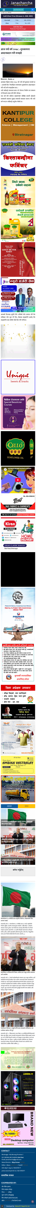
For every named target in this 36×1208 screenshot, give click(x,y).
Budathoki (14, 1165)
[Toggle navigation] (4, 9)
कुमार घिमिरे (8, 1200)
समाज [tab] (26, 806)
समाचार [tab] (9, 806)
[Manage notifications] (32, 1201)
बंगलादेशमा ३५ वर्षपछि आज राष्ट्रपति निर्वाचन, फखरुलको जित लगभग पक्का (17, 822)
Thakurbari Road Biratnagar (18, 28)
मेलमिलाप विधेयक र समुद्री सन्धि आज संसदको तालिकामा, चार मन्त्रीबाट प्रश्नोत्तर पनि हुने (17, 861)
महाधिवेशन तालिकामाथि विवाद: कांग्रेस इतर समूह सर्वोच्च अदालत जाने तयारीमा (17, 840)
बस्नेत (6, 1192)
